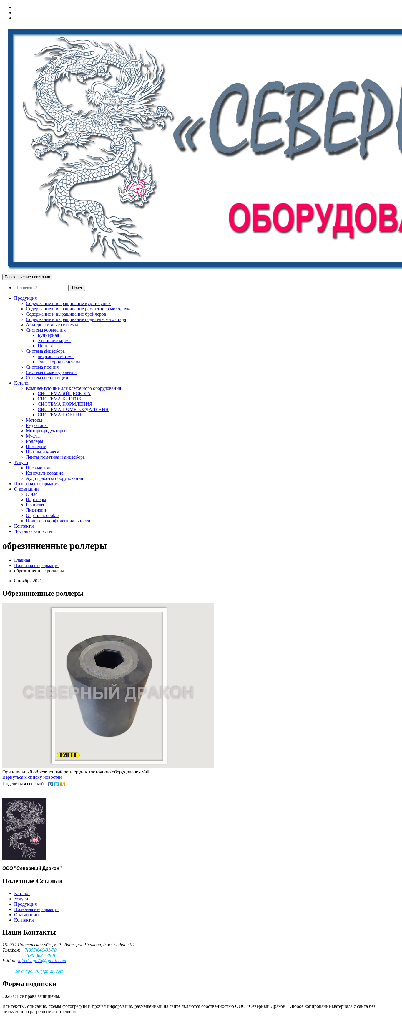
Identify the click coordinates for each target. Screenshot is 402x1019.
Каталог (22, 382)
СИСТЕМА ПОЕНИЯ (60, 414)
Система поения (42, 367)
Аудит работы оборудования (54, 478)
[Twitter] (57, 784)
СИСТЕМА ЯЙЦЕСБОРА (64, 393)
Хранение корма (54, 340)
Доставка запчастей (34, 531)
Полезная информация (36, 483)
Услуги (21, 462)
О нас (31, 494)
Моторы (34, 419)
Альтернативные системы (52, 324)
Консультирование (44, 472)
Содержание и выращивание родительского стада (76, 319)
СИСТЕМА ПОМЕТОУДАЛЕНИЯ (73, 409)
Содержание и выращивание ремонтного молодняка (79, 308)
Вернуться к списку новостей (32, 777)
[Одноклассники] (63, 784)
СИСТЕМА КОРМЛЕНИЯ (65, 404)
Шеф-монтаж (39, 467)
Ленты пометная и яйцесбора (55, 457)
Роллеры (34, 441)
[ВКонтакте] (50, 784)
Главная (22, 560)
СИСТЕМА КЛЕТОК (60, 398)
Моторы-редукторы (45, 430)
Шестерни (36, 446)
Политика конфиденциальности (58, 520)
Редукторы (37, 425)
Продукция (25, 298)
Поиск (77, 288)
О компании (26, 488)
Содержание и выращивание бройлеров (66, 314)
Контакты (24, 525)
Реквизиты (37, 504)
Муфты (33, 435)
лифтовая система (56, 356)
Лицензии (36, 510)
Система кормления (46, 329)
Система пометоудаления (51, 372)
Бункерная (48, 335)
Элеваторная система (59, 361)
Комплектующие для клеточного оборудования (73, 388)
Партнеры (36, 499)
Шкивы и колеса (42, 451)
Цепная (45, 345)
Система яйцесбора (45, 351)
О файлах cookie (42, 515)
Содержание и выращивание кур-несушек (68, 303)
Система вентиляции (47, 377)
